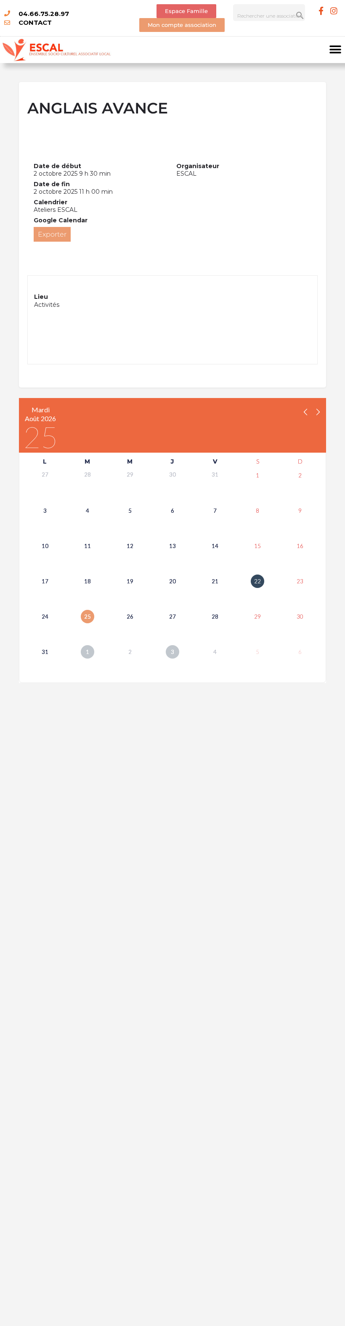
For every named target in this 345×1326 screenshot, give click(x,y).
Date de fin (52, 184)
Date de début (57, 166)
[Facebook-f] (321, 10)
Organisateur (197, 166)
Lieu (41, 297)
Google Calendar (61, 220)
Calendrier (50, 202)
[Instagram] (334, 10)
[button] (335, 49)
